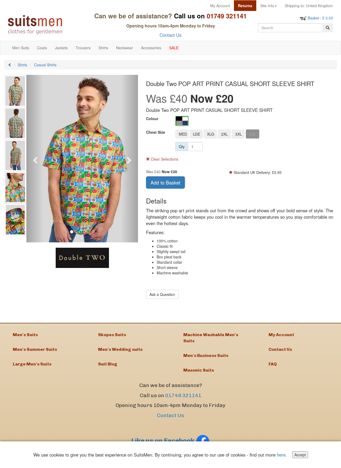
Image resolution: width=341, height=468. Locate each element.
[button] (34, 158)
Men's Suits (25, 334)
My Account (220, 5)
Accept (300, 454)
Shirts (22, 64)
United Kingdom (309, 5)
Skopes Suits (112, 334)
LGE (196, 134)
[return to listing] (10, 64)
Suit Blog (107, 364)
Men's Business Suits (205, 355)
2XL (224, 134)
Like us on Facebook (163, 441)
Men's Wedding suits (120, 349)
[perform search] (327, 27)
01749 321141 (183, 395)
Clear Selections (164, 159)
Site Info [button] (267, 5)
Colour (152, 118)
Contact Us (170, 35)
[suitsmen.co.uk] (45, 24)
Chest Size (155, 132)
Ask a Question (162, 294)
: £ (320, 18)
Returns (245, 5)
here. (282, 454)
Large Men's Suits (32, 364)
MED (183, 134)
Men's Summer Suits (35, 349)
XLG (210, 134)
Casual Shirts (45, 64)
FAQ (273, 364)
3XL (238, 134)
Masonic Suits (198, 370)
